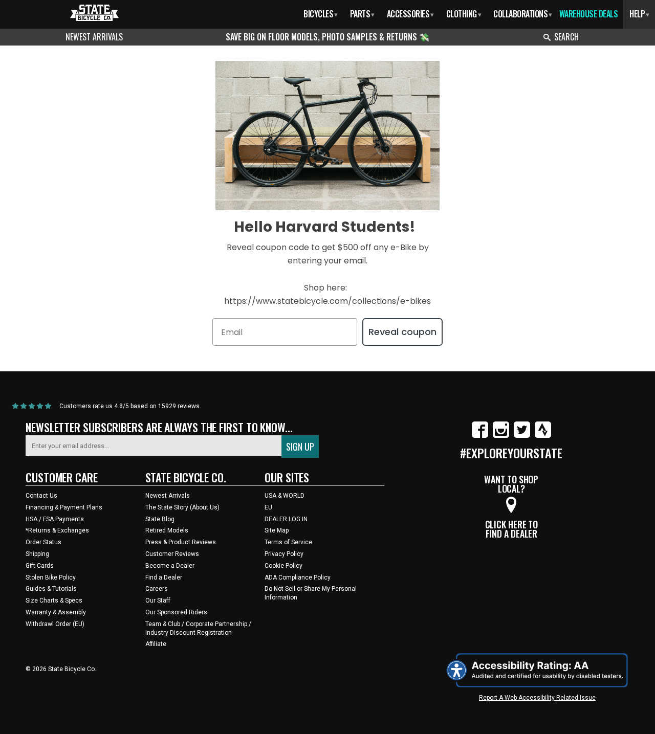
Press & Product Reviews (180, 542)
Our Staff (157, 600)
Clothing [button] (464, 14)
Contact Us (41, 495)
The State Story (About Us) (182, 507)
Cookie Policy (283, 565)
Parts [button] (362, 14)
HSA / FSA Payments (55, 519)
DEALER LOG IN (286, 519)
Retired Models (166, 530)
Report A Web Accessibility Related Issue (537, 697)
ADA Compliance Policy (298, 577)
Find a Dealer (163, 577)
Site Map (277, 530)
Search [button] (566, 37)
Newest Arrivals (94, 37)
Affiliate (155, 644)
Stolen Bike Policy (51, 577)
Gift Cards (40, 565)
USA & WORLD (284, 495)
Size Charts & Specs (54, 600)
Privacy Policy (284, 554)
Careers (156, 588)
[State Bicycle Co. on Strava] (543, 435)
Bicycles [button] (320, 14)
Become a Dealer (169, 565)
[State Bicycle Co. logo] (94, 12)
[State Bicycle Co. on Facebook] (480, 435)
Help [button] (639, 14)
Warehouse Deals (588, 14)
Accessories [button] (410, 14)
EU (268, 507)
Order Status (43, 542)
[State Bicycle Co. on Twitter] (522, 435)
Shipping (37, 554)
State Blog (159, 519)
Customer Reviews (172, 554)
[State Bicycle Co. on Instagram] (501, 435)
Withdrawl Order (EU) (55, 624)
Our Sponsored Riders (176, 612)
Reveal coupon (402, 331)
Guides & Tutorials (51, 588)
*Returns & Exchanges (57, 530)
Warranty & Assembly (56, 612)
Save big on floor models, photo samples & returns (322, 37)
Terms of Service (288, 542)
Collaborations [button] (522, 14)
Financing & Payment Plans (64, 507)
